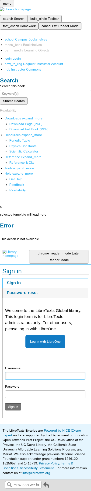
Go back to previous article (46, 487)
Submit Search (14, 101)
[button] (16, 184)
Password (12, 386)
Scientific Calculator (23, 151)
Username (13, 368)
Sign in (14, 283)
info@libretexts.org (35, 473)
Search (9, 485)
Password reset (22, 292)
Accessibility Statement (37, 468)
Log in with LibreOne (45, 341)
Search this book (12, 86)
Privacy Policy (49, 463)
